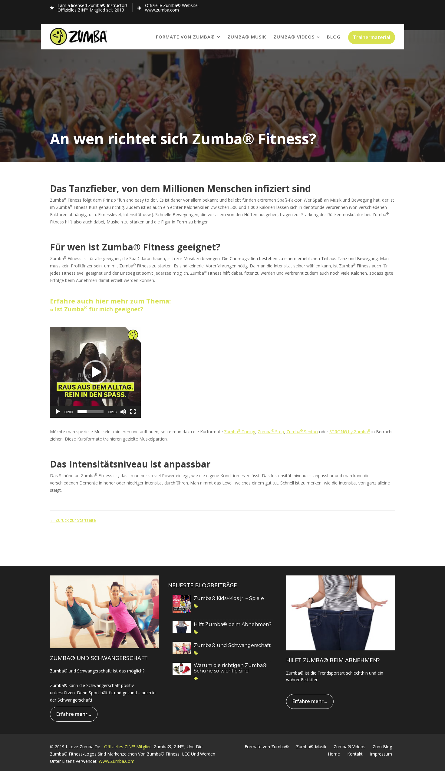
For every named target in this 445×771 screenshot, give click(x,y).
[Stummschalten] (123, 412)
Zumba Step (271, 431)
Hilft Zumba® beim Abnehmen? (233, 624)
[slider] (90, 411)
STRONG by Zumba (349, 431)
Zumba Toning (239, 431)
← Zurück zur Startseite (73, 520)
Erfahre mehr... (73, 714)
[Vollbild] (133, 412)
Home (334, 754)
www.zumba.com (116, 761)
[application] (95, 372)
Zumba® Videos (294, 37)
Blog (334, 37)
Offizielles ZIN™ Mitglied (128, 746)
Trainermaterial (371, 37)
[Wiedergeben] (58, 412)
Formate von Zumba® (185, 37)
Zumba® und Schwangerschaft (232, 645)
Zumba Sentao (302, 431)
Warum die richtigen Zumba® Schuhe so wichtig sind (230, 668)
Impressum (381, 754)
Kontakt (355, 754)
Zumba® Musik (246, 37)
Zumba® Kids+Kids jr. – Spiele (229, 598)
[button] (95, 372)
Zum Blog (382, 746)
